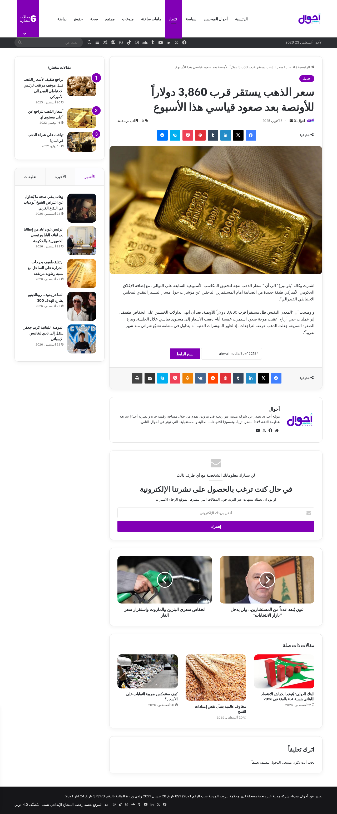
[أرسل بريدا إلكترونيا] (291, 121)
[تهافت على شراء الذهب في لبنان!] (81, 142)
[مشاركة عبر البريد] (150, 378)
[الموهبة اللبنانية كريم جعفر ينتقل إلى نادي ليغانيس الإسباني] (81, 338)
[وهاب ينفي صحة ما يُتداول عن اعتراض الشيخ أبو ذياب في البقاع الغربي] (81, 208)
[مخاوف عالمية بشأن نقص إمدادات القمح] (216, 677)
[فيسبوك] (251, 135)
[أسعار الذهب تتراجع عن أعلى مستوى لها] (81, 118)
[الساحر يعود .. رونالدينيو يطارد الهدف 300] (81, 306)
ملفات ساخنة (151, 18)
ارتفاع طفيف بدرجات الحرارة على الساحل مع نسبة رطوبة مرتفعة (45, 267)
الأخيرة (60, 176)
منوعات (128, 18)
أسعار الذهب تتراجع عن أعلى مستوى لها (45, 113)
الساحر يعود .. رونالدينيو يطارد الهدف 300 (45, 297)
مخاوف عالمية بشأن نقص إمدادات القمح (220, 708)
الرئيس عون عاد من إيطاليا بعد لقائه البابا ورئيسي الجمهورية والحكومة (43, 234)
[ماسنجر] (162, 135)
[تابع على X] (295, 121)
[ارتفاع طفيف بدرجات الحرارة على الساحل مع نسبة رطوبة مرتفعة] (81, 273)
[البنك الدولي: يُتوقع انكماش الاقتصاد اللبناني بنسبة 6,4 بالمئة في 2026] (284, 671)
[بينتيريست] (200, 135)
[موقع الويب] (277, 430)
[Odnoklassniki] (187, 378)
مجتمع (110, 18)
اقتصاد (174, 18)
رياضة (62, 18)
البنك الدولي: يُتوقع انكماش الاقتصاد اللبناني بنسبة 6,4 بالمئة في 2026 (287, 696)
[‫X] (238, 135)
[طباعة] (137, 378)
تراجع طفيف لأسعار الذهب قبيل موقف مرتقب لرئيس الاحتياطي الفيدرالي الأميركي (43, 87)
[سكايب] (175, 135)
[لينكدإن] (225, 135)
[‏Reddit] (213, 378)
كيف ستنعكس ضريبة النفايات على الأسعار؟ (152, 696)
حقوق (78, 18)
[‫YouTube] (258, 430)
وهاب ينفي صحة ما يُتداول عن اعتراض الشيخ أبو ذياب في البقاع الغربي (43, 201)
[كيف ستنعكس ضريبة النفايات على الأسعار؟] (147, 671)
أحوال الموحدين (216, 18)
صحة (94, 18)
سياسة (191, 18)
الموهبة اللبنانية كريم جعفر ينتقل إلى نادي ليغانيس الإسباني (43, 332)
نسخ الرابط (185, 354)
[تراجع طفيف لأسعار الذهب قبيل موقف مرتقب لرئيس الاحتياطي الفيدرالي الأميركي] (81, 86)
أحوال (301, 121)
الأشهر (90, 176)
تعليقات (30, 176)
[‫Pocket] (187, 135)
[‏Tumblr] (213, 135)
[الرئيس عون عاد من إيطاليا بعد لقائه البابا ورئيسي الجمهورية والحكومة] (81, 240)
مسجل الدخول (281, 762)
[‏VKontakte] (200, 378)
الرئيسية (241, 18)
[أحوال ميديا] (309, 19)
